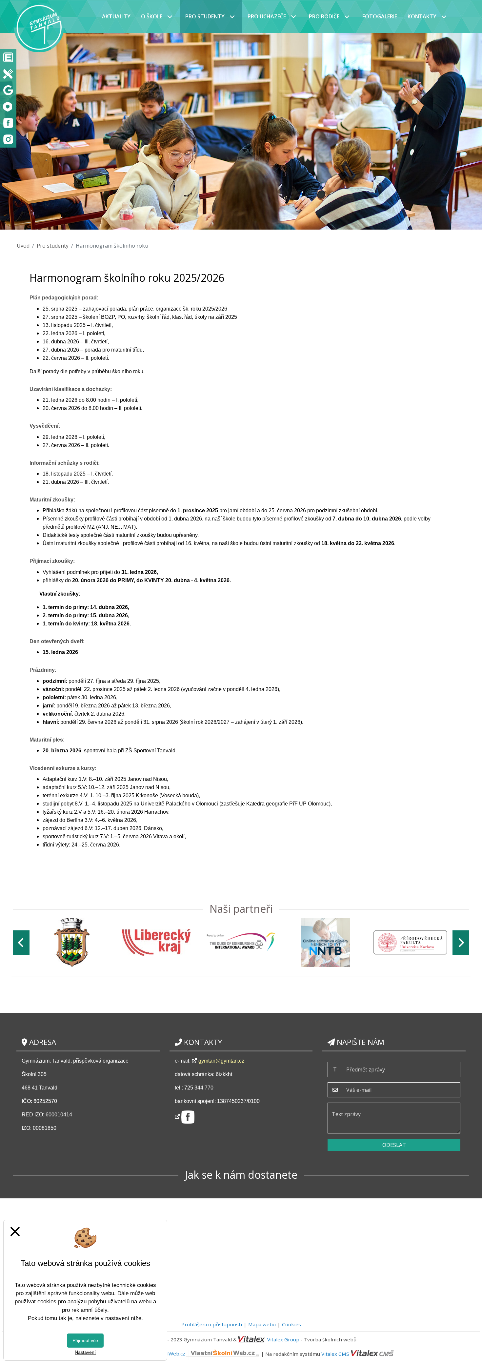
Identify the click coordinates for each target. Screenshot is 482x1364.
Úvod (23, 245)
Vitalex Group (283, 1339)
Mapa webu (262, 1324)
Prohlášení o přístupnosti (211, 1324)
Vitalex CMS (335, 1353)
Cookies (291, 1324)
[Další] (460, 942)
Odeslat (394, 1145)
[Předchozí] (21, 942)
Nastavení (85, 1352)
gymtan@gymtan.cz (221, 1061)
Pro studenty (53, 245)
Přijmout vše (85, 1340)
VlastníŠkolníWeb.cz (161, 1353)
